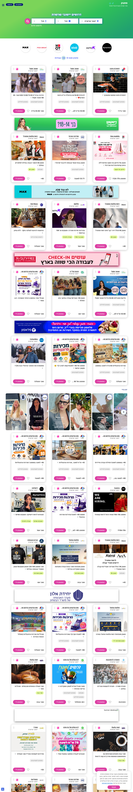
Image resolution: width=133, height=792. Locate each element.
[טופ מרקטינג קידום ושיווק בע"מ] (41, 272)
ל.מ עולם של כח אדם (71, 660)
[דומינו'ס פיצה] (123, 70)
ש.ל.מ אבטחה (32, 540)
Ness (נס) (34, 204)
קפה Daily (34, 660)
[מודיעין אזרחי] (82, 137)
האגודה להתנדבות (113, 660)
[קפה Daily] (41, 661)
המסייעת (34, 779)
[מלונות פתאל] (82, 541)
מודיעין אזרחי (74, 136)
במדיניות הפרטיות (107, 783)
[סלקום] (82, 205)
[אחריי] (41, 728)
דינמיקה (35, 488)
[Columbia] (41, 340)
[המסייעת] (41, 780)
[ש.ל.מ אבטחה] (41, 541)
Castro (117, 488)
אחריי (35, 727)
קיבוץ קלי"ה (74, 271)
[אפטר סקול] (82, 70)
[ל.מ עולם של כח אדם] (82, 661)
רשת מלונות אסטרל (30, 136)
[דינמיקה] (41, 489)
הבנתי (113, 787)
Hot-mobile (115, 136)
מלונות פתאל (74, 540)
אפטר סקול (74, 68)
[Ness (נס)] (41, 205)
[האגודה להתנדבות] (123, 661)
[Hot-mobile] (123, 137)
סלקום (76, 204)
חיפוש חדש (36, 25)
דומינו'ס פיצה (115, 68)
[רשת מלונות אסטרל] (41, 137)
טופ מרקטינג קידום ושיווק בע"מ (26, 271)
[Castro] (123, 489)
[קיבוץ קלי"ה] (82, 272)
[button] (28, 21)
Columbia (34, 339)
